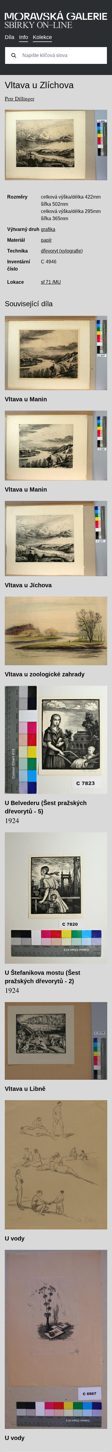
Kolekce (42, 37)
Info (23, 37)
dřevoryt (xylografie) (62, 250)
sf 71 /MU (51, 282)
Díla (9, 37)
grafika (48, 229)
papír (46, 240)
